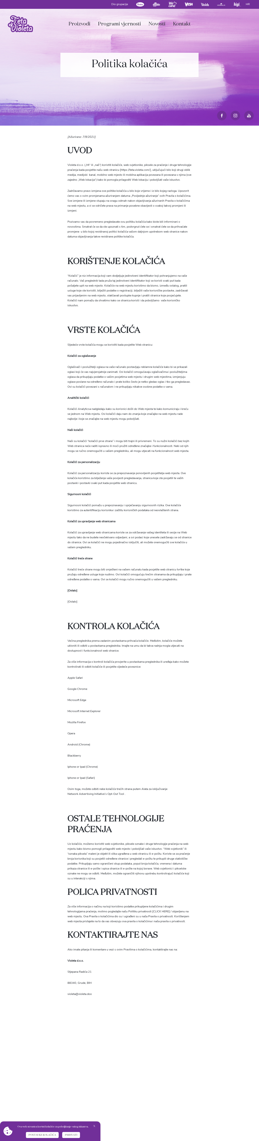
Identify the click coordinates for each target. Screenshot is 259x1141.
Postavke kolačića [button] (42, 1135)
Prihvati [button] (71, 1135)
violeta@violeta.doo (79, 994)
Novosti (157, 24)
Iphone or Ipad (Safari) (81, 778)
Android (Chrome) (78, 744)
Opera (71, 733)
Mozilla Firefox (76, 722)
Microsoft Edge (76, 700)
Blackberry (74, 756)
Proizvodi (79, 24)
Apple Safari (75, 678)
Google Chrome (77, 689)
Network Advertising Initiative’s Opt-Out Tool (95, 794)
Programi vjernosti (119, 24)
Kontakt (182, 24)
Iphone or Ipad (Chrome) (82, 767)
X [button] (94, 1126)
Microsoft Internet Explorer (84, 711)
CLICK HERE (161, 911)
